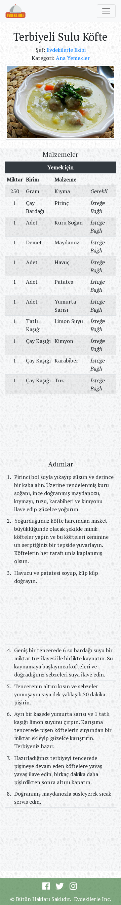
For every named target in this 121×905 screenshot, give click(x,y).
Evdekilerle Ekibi (66, 50)
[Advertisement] (60, 426)
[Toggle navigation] (106, 11)
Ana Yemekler (73, 58)
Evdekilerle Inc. (92, 899)
